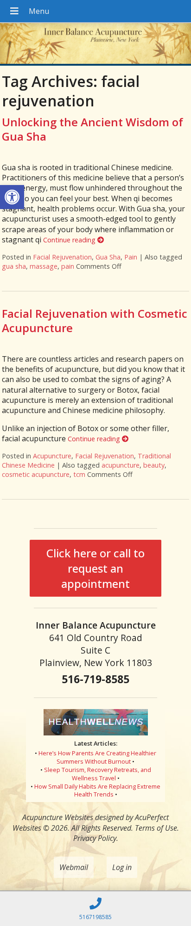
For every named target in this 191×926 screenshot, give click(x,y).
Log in (122, 867)
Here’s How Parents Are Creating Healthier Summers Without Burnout (97, 757)
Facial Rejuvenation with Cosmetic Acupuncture (94, 320)
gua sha (14, 266)
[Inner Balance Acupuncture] (95, 44)
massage (43, 266)
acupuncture (121, 465)
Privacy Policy (94, 838)
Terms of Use (156, 828)
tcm (79, 474)
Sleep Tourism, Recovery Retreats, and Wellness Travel (97, 773)
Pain (130, 257)
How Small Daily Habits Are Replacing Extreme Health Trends (97, 790)
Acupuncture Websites (57, 817)
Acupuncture (52, 455)
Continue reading (70, 239)
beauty (154, 465)
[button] (12, 197)
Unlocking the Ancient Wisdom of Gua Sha (92, 129)
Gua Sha (108, 257)
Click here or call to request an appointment (95, 568)
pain (67, 266)
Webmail (73, 867)
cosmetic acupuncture (36, 474)
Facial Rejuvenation (62, 257)
